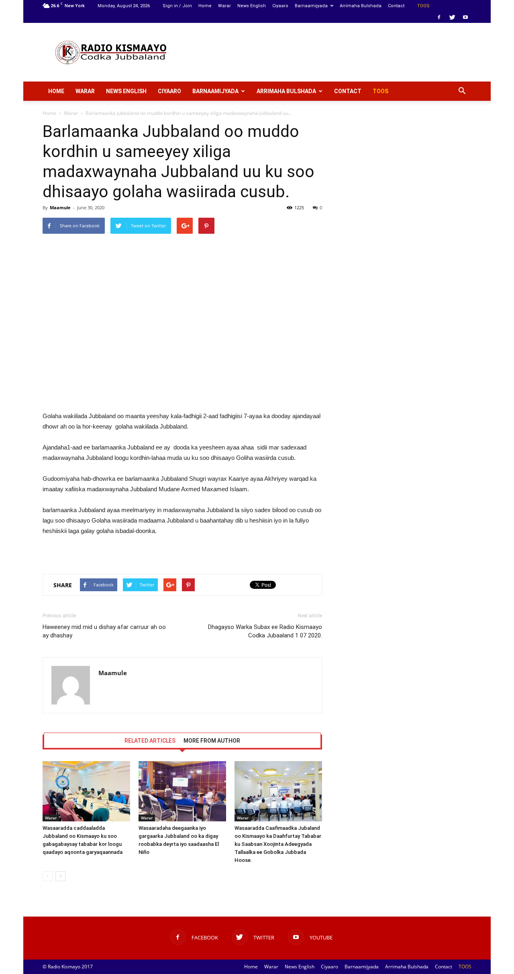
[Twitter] (452, 17)
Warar (224, 5)
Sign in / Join (177, 5)
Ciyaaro (280, 5)
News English (251, 5)
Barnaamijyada (311, 5)
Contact (396, 5)
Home (205, 5)
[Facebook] (439, 17)
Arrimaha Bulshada (360, 5)
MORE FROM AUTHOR (212, 740)
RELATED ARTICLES (149, 740)
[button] (461, 91)
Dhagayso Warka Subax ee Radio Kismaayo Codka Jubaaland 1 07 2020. (265, 631)
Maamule (60, 207)
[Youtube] (465, 17)
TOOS (423, 5)
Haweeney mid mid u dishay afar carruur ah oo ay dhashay (104, 631)
